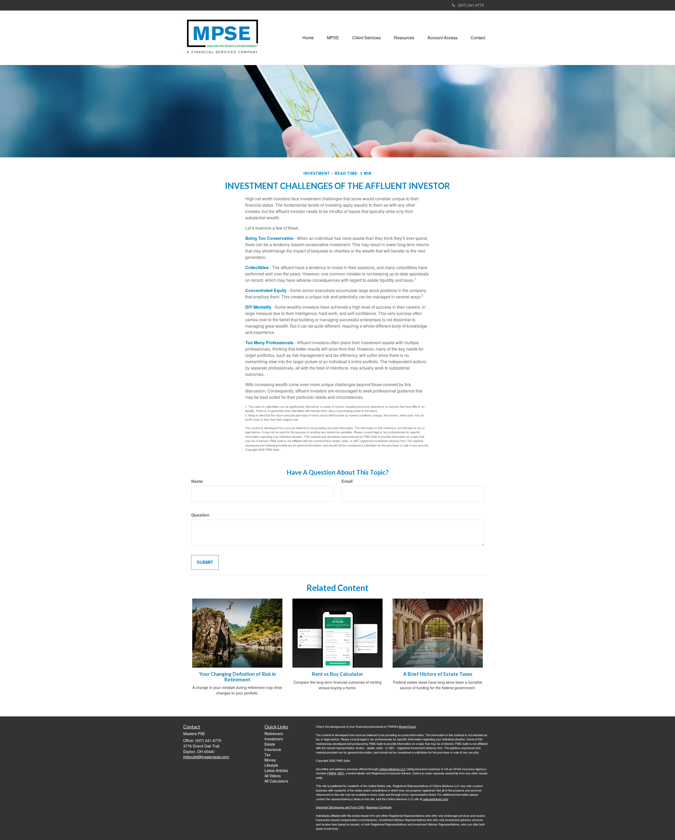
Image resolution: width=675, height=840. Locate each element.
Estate (269, 744)
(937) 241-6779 (471, 5)
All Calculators (276, 781)
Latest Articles (276, 770)
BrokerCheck (407, 726)
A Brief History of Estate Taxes (437, 674)
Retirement (273, 733)
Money (270, 760)
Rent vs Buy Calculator (337, 674)
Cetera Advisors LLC (392, 769)
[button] (333, 38)
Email (347, 481)
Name (197, 481)
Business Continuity (379, 807)
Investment (273, 738)
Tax (267, 754)
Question (200, 515)
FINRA (331, 773)
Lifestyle (271, 765)
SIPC (341, 773)
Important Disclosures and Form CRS (340, 807)
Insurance (272, 749)
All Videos (272, 775)
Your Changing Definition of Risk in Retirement (237, 676)
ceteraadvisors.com (435, 799)
